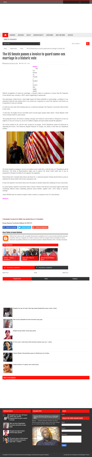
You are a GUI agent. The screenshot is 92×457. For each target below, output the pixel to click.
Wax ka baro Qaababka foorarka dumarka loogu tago (18, 425)
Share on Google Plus (41, 227)
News (28, 63)
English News (24, 63)
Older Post (65, 272)
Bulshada (21, 35)
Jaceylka (70, 35)
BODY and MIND (60, 35)
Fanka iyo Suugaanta (10, 39)
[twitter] (68, 2)
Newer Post (6, 272)
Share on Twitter (26, 227)
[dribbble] (80, 2)
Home (5, 2)
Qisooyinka (49, 35)
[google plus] (87, 2)
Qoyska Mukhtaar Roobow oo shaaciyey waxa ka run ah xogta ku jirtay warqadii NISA (46, 417)
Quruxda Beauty (38, 35)
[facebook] (65, 2)
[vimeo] (72, 2)
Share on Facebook (11, 227)
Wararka (12, 35)
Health (29, 35)
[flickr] (76, 2)
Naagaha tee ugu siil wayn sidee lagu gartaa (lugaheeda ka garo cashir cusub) (18, 417)
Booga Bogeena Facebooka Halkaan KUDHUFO (17, 223)
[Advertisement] (57, 18)
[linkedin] (84, 2)
